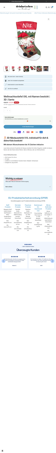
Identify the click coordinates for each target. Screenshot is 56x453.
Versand (9, 104)
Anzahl (5, 107)
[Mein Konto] (49, 7)
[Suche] (46, 7)
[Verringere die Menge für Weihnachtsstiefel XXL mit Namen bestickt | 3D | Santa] (5, 110)
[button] (3, 261)
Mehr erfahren (8, 186)
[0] (51, 7)
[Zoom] (48, 19)
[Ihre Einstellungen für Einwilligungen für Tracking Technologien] (2, 450)
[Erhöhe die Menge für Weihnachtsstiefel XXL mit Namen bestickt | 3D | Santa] (10, 110)
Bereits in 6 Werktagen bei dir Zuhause (28, 1)
